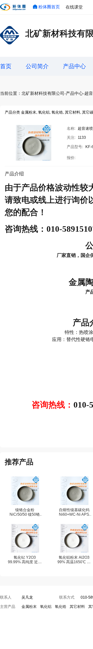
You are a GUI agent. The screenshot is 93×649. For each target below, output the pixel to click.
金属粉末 (29, 607)
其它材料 (77, 607)
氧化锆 (60, 607)
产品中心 (74, 66)
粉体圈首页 (49, 7)
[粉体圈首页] (13, 7)
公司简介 (37, 66)
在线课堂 (74, 7)
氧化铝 (46, 607)
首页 (5, 66)
